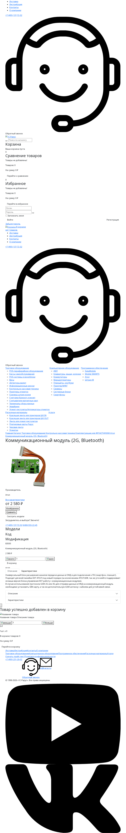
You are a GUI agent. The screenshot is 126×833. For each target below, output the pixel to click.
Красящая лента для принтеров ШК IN (27, 415)
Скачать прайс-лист (14, 656)
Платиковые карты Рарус (21, 424)
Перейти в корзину (11, 646)
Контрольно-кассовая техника (24, 388)
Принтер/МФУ (60, 385)
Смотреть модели (15, 516)
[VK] (63, 798)
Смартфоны (59, 394)
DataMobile (90, 371)
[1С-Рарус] (10, 136)
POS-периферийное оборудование (26, 371)
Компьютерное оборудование (64, 368)
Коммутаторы (60, 377)
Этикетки (13, 430)
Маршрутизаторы (62, 380)
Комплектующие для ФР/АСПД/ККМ (92, 433)
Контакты (14, 7)
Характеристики (16, 600)
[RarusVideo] (63, 723)
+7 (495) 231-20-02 (13, 659)
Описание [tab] (12, 571)
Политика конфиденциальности (39, 656)
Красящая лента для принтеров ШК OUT (28, 418)
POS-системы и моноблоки (22, 377)
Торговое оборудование (17, 368)
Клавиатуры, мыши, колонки (67, 374)
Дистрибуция (15, 4)
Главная (9, 433)
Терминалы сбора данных (21, 403)
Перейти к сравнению (17, 176)
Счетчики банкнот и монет (22, 397)
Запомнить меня (16, 215)
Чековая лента (16, 427)
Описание (13, 593)
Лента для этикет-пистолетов (23, 421)
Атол (87, 377)
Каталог (18, 433)
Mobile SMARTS (92, 374)
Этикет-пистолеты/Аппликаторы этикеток (29, 409)
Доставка (13, 1)
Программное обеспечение (94, 368)
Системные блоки (62, 391)
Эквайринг (14, 406)
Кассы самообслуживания (21, 374)
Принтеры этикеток (18, 391)
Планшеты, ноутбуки (64, 383)
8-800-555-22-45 (30, 525)
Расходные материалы (16, 412)
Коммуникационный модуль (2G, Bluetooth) (26, 436)
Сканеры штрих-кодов (20, 394)
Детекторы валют (17, 383)
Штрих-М (89, 380)
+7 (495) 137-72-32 (13, 15)
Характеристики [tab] (29, 571)
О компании (15, 10)
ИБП (56, 371)
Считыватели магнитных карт (23, 400)
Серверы (58, 388)
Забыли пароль (13, 223)
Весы (11, 380)
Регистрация (113, 219)
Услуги (51, 412)
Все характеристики (15, 499)
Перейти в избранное (17, 204)
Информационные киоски (21, 385)
